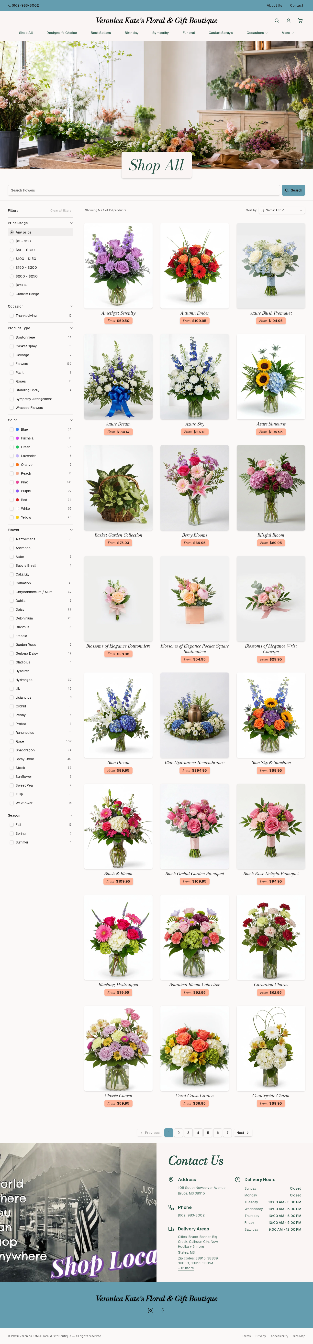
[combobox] (282, 210)
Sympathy (160, 33)
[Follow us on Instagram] (150, 1310)
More (286, 33)
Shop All (26, 33)
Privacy (261, 1336)
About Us (274, 5)
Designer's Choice (61, 33)
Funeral (189, 33)
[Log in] (288, 20)
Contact (296, 5)
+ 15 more (186, 1268)
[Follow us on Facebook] (162, 1310)
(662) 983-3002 (25, 5)
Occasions (255, 33)
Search (296, 190)
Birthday (132, 33)
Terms (246, 1336)
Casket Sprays (221, 33)
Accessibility (279, 1336)
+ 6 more (197, 1246)
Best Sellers (101, 33)
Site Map (299, 1336)
